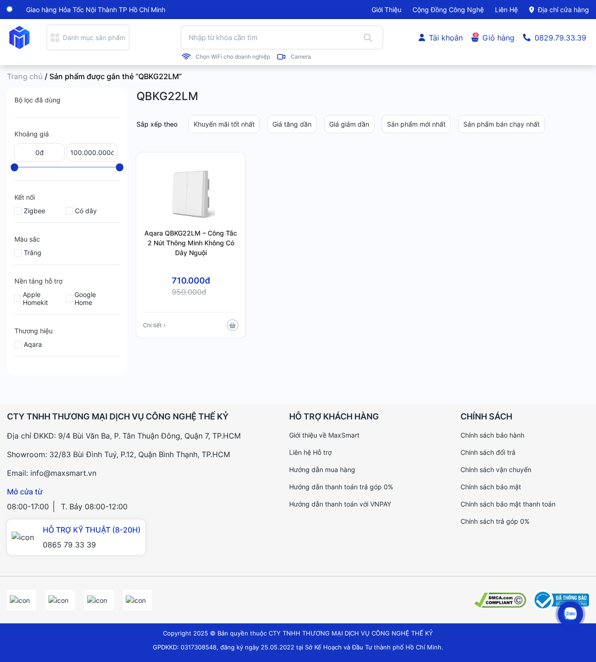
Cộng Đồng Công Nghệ (448, 10)
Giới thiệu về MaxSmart (324, 435)
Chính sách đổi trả (488, 452)
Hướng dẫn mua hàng (322, 469)
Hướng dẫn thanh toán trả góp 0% (341, 487)
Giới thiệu (386, 10)
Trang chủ (25, 76)
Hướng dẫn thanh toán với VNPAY (340, 504)
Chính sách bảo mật (491, 487)
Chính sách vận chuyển (496, 469)
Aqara (33, 344)
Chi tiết (152, 325)
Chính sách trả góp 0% (495, 521)
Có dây (86, 211)
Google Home (85, 298)
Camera (301, 57)
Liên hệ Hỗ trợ (310, 452)
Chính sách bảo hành (492, 435)
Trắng (32, 253)
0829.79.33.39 (560, 37)
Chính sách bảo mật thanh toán (508, 504)
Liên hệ (506, 10)
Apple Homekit (35, 298)
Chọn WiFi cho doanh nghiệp (233, 57)
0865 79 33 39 (69, 544)
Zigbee (34, 211)
